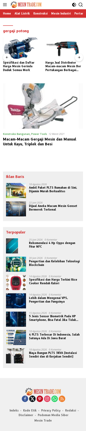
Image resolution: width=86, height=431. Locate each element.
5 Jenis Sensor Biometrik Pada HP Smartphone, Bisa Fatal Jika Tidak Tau (52, 318)
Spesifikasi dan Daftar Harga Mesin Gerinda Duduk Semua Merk (18, 66)
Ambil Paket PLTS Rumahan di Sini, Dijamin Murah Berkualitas (53, 189)
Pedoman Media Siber (53, 415)
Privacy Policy (51, 410)
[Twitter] (32, 399)
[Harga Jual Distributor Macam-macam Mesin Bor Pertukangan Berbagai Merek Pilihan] (64, 48)
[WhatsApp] (54, 399)
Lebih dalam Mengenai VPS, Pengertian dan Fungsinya (48, 299)
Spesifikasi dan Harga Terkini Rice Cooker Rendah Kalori (53, 281)
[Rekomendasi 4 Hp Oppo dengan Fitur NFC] (12, 245)
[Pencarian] (80, 4)
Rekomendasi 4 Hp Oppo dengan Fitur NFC (52, 244)
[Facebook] (25, 399)
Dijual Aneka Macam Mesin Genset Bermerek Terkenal (53, 207)
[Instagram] (47, 399)
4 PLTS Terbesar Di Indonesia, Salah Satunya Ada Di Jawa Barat (54, 336)
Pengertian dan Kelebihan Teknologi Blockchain (54, 263)
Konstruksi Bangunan (16, 134)
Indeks (14, 410)
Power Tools (39, 134)
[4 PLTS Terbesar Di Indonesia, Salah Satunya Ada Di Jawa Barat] (16, 337)
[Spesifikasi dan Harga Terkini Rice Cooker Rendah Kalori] (16, 282)
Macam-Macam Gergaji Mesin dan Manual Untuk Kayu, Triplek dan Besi (39, 141)
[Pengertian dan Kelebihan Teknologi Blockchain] (16, 264)
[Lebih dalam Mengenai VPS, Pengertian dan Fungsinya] (16, 300)
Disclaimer (26, 415)
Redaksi (70, 410)
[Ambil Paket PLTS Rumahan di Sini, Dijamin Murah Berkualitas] (16, 190)
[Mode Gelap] (74, 4)
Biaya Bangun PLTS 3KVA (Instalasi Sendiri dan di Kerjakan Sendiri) (53, 354)
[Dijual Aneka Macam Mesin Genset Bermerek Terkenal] (16, 208)
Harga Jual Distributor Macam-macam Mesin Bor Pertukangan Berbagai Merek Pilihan (63, 66)
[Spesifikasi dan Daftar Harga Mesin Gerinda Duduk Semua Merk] (22, 48)
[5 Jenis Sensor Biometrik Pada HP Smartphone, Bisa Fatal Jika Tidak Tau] (16, 319)
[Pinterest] (40, 399)
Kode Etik (30, 410)
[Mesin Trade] (25, 4)
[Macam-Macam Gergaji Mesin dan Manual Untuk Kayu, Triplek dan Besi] (43, 106)
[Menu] (5, 4)
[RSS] (62, 399)
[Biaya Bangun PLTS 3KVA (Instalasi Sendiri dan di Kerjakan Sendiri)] (16, 355)
